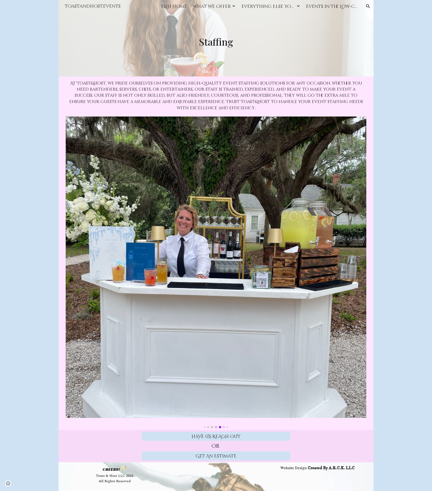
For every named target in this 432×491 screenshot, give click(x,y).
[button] (368, 6)
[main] (216, 38)
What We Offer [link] (212, 6)
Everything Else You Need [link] (268, 6)
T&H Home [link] (174, 6)
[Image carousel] (216, 272)
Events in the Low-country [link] (333, 6)
